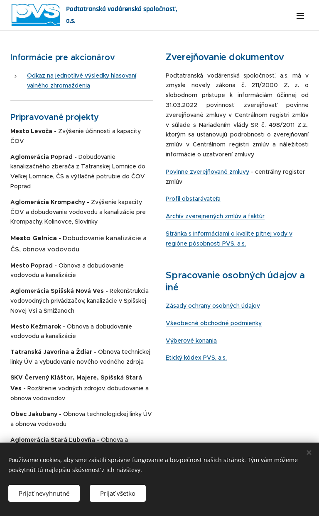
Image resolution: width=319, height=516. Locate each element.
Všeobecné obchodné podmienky (214, 323)
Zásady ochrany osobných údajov (213, 305)
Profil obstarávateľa (193, 198)
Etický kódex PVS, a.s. (196, 357)
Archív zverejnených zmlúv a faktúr (215, 216)
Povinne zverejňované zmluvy (207, 171)
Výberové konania (191, 340)
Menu (300, 15)
